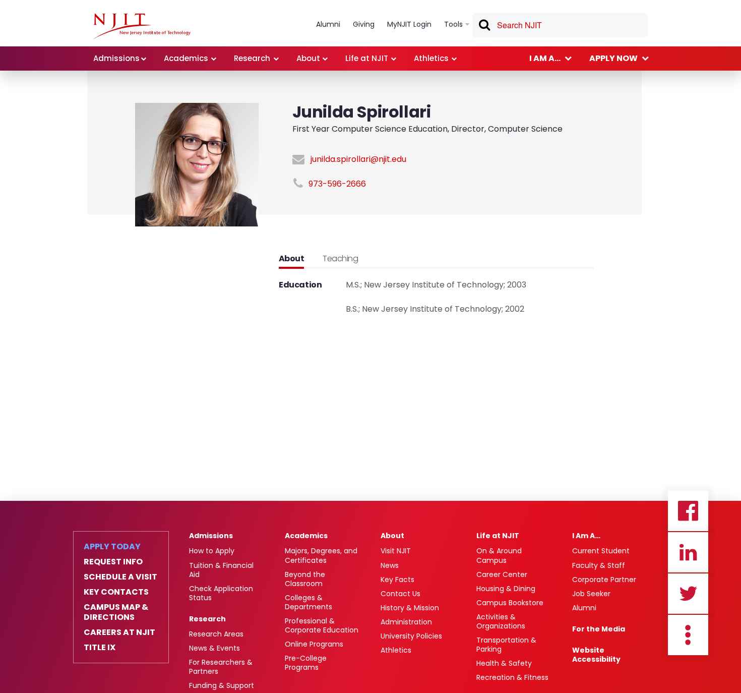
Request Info (113, 562)
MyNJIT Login (409, 24)
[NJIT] (142, 26)
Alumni (584, 607)
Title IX (99, 648)
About (392, 535)
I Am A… (586, 535)
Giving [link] (364, 24)
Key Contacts (116, 592)
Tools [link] (453, 24)
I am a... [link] (545, 58)
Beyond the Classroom (305, 579)
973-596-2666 (337, 184)
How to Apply (211, 550)
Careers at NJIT (119, 632)
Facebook (688, 511)
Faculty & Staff (598, 565)
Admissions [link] (116, 58)
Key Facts (397, 579)
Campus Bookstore (509, 602)
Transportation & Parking (506, 645)
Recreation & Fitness (512, 677)
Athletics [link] (431, 58)
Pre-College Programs (306, 663)
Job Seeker (591, 593)
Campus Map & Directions (116, 612)
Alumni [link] (328, 24)
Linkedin (688, 552)
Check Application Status (221, 593)
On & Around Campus (499, 555)
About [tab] (291, 258)
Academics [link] (186, 58)
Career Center (501, 574)
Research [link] (252, 58)
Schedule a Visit (120, 577)
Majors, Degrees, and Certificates (321, 555)
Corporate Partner (604, 579)
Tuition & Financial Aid (221, 570)
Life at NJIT (497, 535)
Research (207, 618)
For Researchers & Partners (221, 667)
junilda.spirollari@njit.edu (358, 159)
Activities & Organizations (500, 621)
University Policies (411, 636)
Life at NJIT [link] (366, 58)
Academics (306, 535)
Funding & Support (221, 685)
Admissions (211, 535)
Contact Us (400, 593)
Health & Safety (504, 663)
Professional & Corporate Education (321, 625)
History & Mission (410, 607)
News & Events (214, 648)
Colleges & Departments (308, 602)
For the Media (598, 628)
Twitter (688, 593)
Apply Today (112, 547)
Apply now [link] (613, 58)
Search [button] (483, 26)
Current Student (601, 550)
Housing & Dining (505, 588)
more (688, 635)
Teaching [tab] (340, 258)
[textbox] (560, 25)
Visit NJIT (396, 550)
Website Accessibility (596, 655)
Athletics (396, 650)
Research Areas (216, 634)
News (390, 565)
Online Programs (314, 644)
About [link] (308, 58)
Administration (406, 621)
